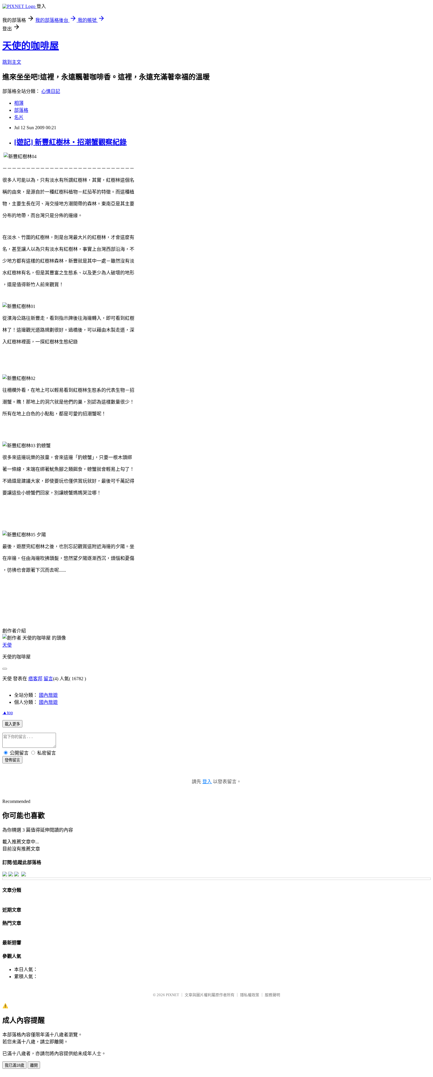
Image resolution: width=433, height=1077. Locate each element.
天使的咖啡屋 (30, 45)
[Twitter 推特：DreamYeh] (10, 874)
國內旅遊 (48, 695)
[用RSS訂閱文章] (23, 874)
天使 (7, 644)
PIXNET (172, 995)
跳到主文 (11, 62)
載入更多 (12, 724)
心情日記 (50, 91)
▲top (7, 712)
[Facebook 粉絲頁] (4, 874)
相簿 (19, 103)
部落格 (21, 110)
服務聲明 (272, 995)
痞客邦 (35, 678)
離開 (34, 1065)
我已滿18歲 (14, 1065)
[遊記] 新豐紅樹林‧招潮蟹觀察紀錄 (70, 142)
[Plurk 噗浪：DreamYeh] (16, 874)
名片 (19, 117)
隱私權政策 (249, 995)
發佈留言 (12, 760)
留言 (48, 678)
